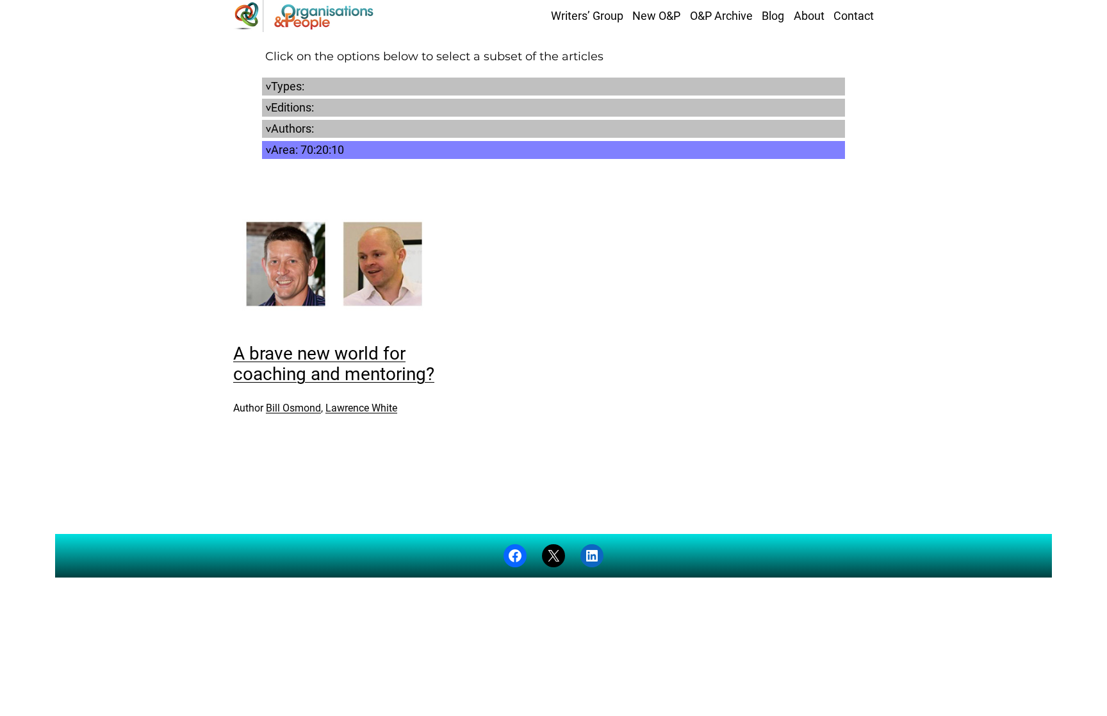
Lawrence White (361, 408)
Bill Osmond (293, 408)
